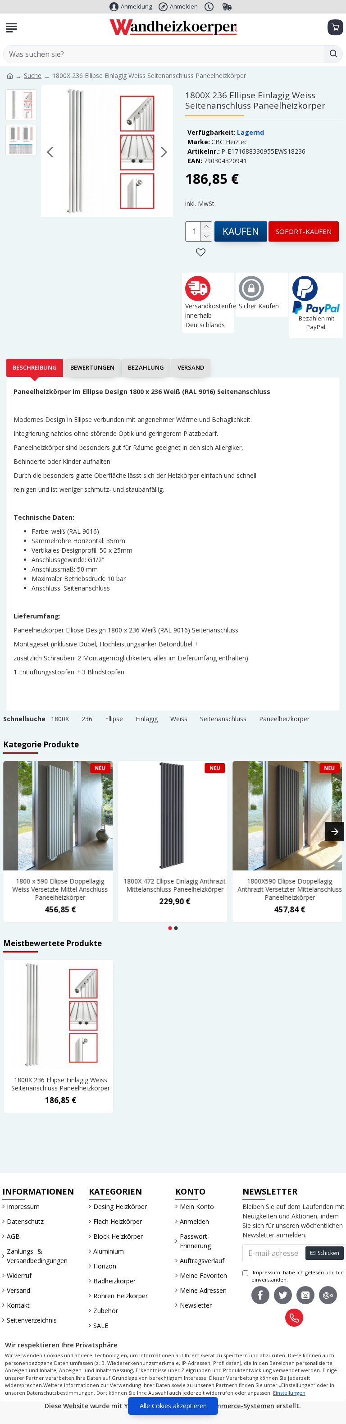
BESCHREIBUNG (35, 367)
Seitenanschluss (223, 718)
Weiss (178, 718)
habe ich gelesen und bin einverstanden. (297, 1276)
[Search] (333, 54)
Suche (32, 75)
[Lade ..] (334, 28)
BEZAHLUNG (146, 367)
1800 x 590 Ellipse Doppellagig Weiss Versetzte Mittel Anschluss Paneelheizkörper (60, 889)
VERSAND (191, 367)
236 (87, 718)
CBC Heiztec (229, 141)
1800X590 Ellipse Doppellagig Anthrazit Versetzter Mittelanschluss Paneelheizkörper (290, 889)
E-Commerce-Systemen (237, 1405)
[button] (50, 152)
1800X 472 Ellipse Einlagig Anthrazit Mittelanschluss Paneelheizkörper (175, 885)
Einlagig (147, 718)
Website (75, 1405)
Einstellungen (289, 1392)
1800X (60, 718)
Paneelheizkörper (284, 718)
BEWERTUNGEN (92, 367)
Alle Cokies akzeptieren (173, 1405)
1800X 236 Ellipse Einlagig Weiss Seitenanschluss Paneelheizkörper (60, 1084)
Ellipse (114, 718)
